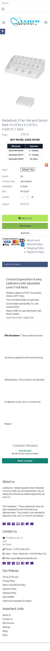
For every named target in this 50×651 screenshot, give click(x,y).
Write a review (25, 461)
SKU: (4, 191)
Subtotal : (5, 204)
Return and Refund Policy (14, 585)
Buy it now (25, 233)
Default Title (27, 169)
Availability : (7, 186)
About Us (7, 615)
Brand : (5, 176)
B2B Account (8, 623)
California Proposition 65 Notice (17, 601)
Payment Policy (35, 251)
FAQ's (5, 635)
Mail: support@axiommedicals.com (21, 558)
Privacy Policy (9, 581)
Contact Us (7, 619)
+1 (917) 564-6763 (20, 549)
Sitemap (6, 627)
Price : (5, 135)
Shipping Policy (35, 248)
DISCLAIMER (8, 597)
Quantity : (6, 197)
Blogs (5, 631)
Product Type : (9, 181)
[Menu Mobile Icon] (3, 22)
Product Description (12, 264)
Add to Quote (25, 226)
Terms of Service (10, 577)
